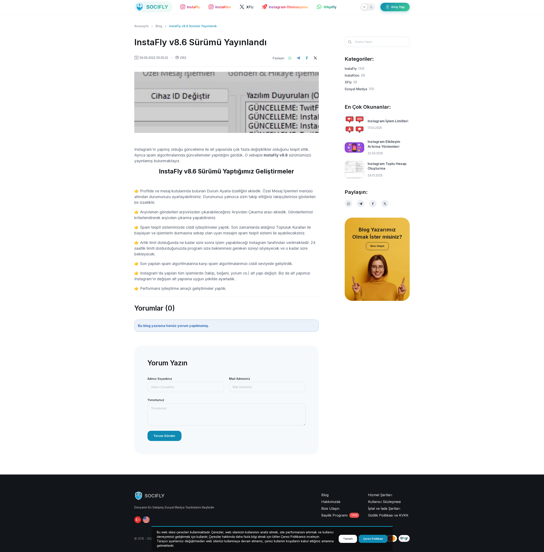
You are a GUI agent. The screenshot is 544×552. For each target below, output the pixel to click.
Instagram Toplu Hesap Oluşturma (387, 166)
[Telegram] (298, 58)
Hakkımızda (330, 502)
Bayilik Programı (339, 515)
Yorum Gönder (164, 436)
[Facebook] (306, 58)
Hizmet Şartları (380, 495)
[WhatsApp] (289, 58)
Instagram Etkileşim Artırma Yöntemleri (384, 143)
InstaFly (354, 68)
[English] (146, 519)
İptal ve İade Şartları (384, 508)
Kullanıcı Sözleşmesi (384, 502)
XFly (351, 82)
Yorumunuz (155, 400)
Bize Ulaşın (377, 246)
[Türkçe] (137, 519)
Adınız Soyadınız (159, 378)
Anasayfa (141, 26)
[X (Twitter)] (315, 58)
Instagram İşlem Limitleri (388, 121)
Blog (159, 26)
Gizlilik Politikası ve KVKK (388, 515)
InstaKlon (355, 75)
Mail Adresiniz (239, 378)
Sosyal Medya (359, 89)
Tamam (348, 538)
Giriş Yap (398, 7)
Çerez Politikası (373, 538)
